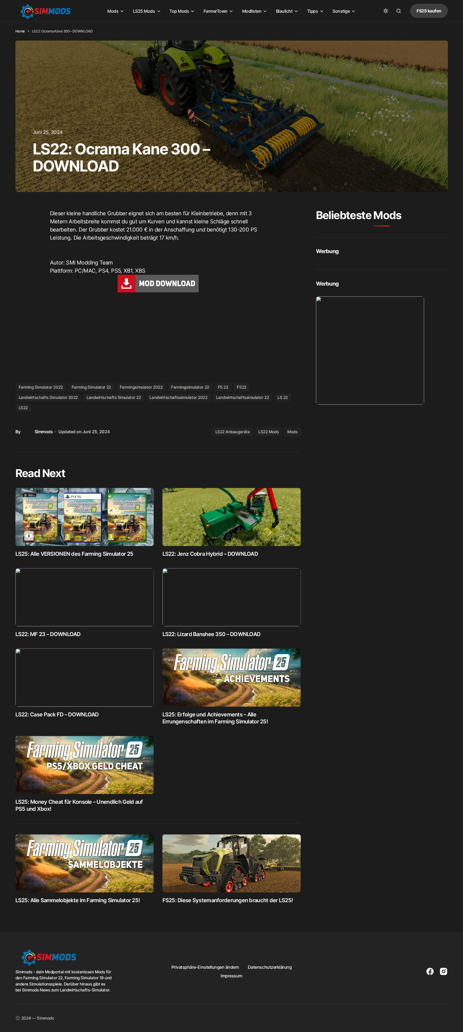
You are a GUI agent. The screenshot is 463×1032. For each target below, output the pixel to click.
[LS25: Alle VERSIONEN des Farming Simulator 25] (84, 517)
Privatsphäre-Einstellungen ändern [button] (205, 967)
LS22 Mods (268, 431)
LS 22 (283, 397)
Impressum (231, 975)
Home (20, 31)
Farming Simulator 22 (91, 387)
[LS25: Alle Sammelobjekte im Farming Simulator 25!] (84, 863)
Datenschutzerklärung (270, 967)
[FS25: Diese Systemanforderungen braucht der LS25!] (231, 863)
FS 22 (223, 387)
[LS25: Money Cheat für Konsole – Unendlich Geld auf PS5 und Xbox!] (84, 765)
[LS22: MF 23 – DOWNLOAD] (84, 597)
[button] (385, 10)
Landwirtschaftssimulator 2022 (178, 397)
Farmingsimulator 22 (190, 387)
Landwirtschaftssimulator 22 (242, 397)
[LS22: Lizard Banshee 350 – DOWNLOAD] (231, 597)
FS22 (241, 387)
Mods (292, 431)
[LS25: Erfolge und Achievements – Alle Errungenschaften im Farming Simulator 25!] (231, 678)
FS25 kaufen (429, 11)
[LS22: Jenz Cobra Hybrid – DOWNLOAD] (231, 517)
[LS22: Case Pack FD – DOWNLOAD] (84, 678)
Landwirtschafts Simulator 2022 (48, 397)
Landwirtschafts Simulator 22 (113, 397)
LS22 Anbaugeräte (232, 431)
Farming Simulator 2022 (41, 387)
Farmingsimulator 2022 (141, 387)
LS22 (23, 407)
